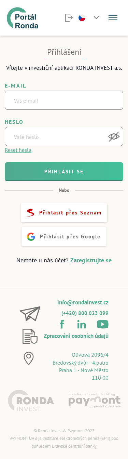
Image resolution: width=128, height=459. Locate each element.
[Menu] (113, 18)
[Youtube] (103, 324)
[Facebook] (61, 324)
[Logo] (31, 400)
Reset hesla (18, 149)
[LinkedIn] (81, 324)
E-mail (15, 85)
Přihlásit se (64, 171)
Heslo (14, 121)
